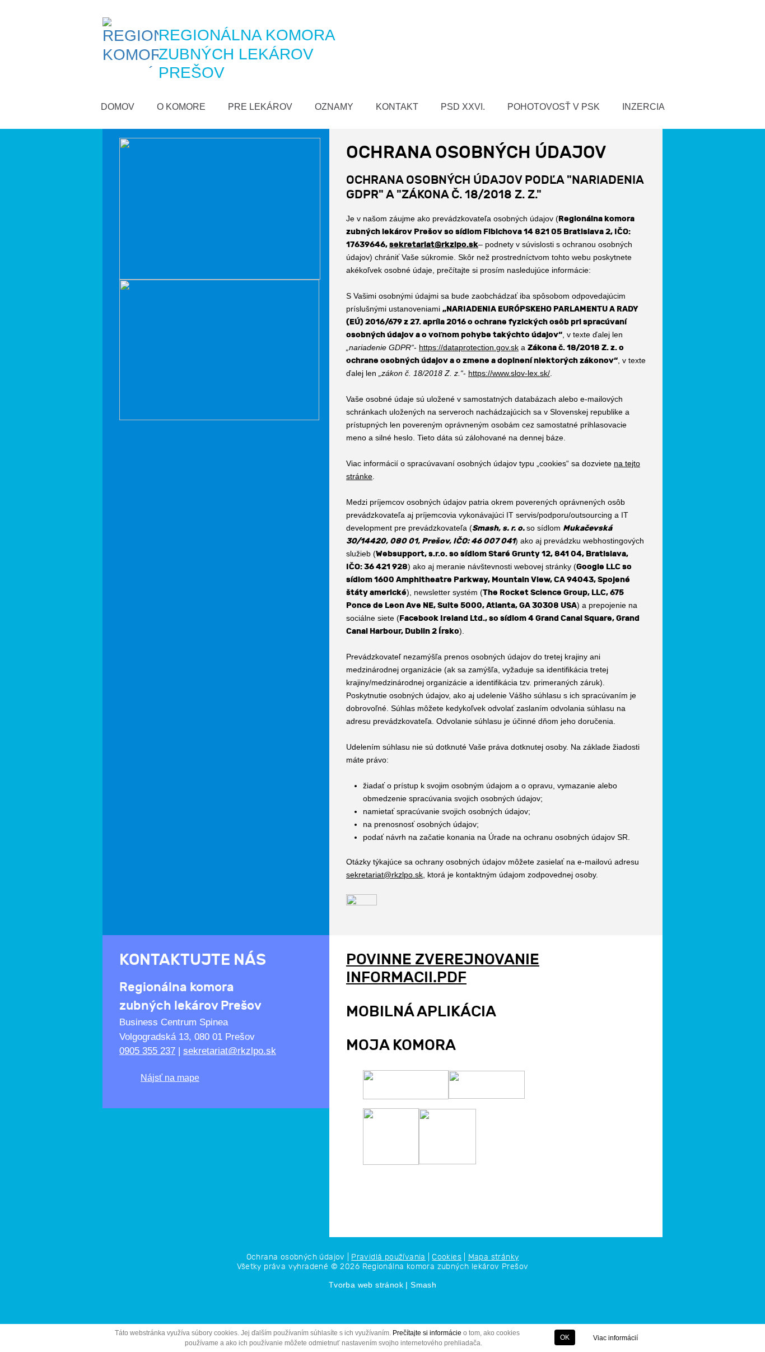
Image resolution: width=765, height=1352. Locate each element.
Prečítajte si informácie (427, 1333)
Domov (117, 106)
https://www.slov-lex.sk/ (509, 373)
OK (565, 1337)
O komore (181, 106)
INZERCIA (643, 106)
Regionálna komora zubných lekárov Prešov (445, 1266)
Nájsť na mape (170, 1077)
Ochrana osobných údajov (295, 1257)
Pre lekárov (260, 106)
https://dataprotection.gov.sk (469, 347)
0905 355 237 (147, 1051)
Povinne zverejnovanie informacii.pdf (442, 968)
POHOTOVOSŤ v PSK (553, 106)
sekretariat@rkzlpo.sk (433, 244)
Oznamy (334, 106)
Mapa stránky (493, 1257)
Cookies (446, 1257)
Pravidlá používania (388, 1257)
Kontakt (397, 106)
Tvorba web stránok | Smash (382, 1284)
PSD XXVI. (463, 106)
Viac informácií (615, 1338)
